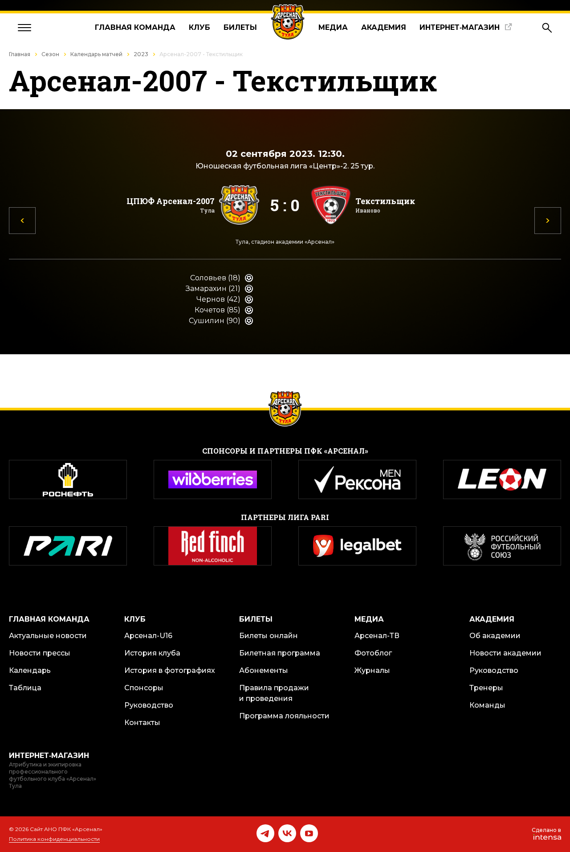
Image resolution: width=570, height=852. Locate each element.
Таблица (25, 688)
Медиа (333, 27)
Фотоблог (373, 653)
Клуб (199, 27)
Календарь (30, 670)
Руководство (148, 705)
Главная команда (135, 27)
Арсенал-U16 (148, 635)
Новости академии (505, 653)
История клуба (152, 653)
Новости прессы (39, 653)
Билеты (240, 27)
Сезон (50, 54)
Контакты (142, 722)
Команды (487, 705)
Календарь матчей (96, 54)
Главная (19, 54)
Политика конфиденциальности (54, 839)
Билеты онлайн (268, 635)
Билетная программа (279, 653)
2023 (141, 54)
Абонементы (263, 670)
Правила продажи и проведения (274, 693)
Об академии (495, 635)
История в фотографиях (169, 670)
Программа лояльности (284, 716)
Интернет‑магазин (459, 27)
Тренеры (486, 688)
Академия (383, 27)
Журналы (372, 670)
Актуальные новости (48, 635)
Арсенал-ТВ (376, 635)
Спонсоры (143, 688)
